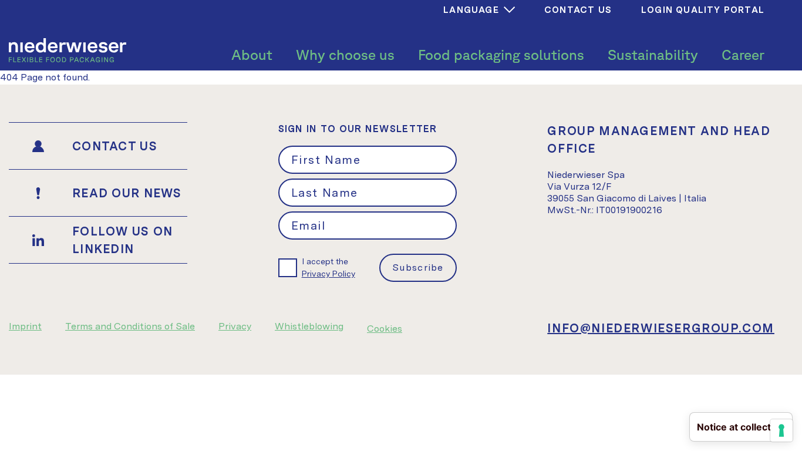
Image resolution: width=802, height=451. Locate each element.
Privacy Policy (328, 273)
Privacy (234, 326)
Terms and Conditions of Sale (130, 326)
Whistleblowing (309, 326)
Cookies (384, 328)
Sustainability (653, 54)
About (251, 54)
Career (743, 54)
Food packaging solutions (501, 54)
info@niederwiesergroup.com (660, 328)
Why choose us (345, 54)
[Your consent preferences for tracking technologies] (781, 430)
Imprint (25, 326)
